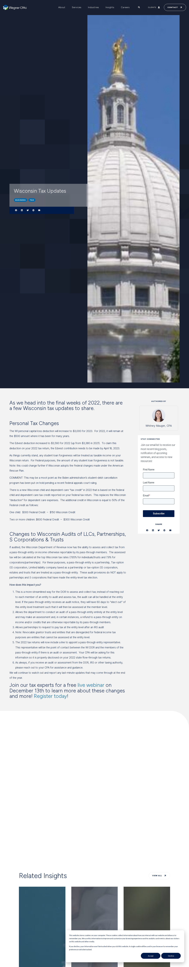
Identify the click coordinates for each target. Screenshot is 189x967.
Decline (171, 956)
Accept (150, 956)
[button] (16, 210)
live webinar (91, 685)
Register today (50, 696)
